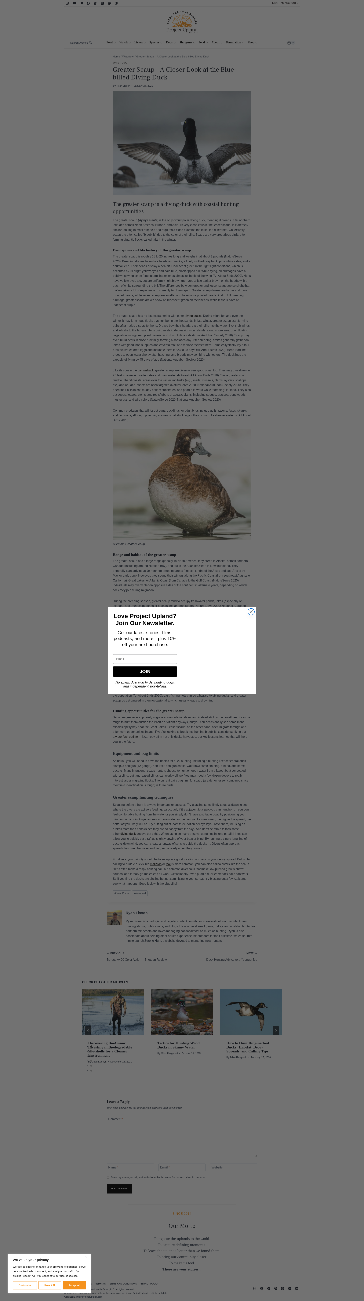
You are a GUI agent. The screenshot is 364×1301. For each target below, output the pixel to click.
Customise (25, 1285)
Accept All (74, 1285)
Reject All (49, 1285)
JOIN (145, 671)
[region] (49, 1273)
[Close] (87, 1257)
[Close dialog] (251, 611)
